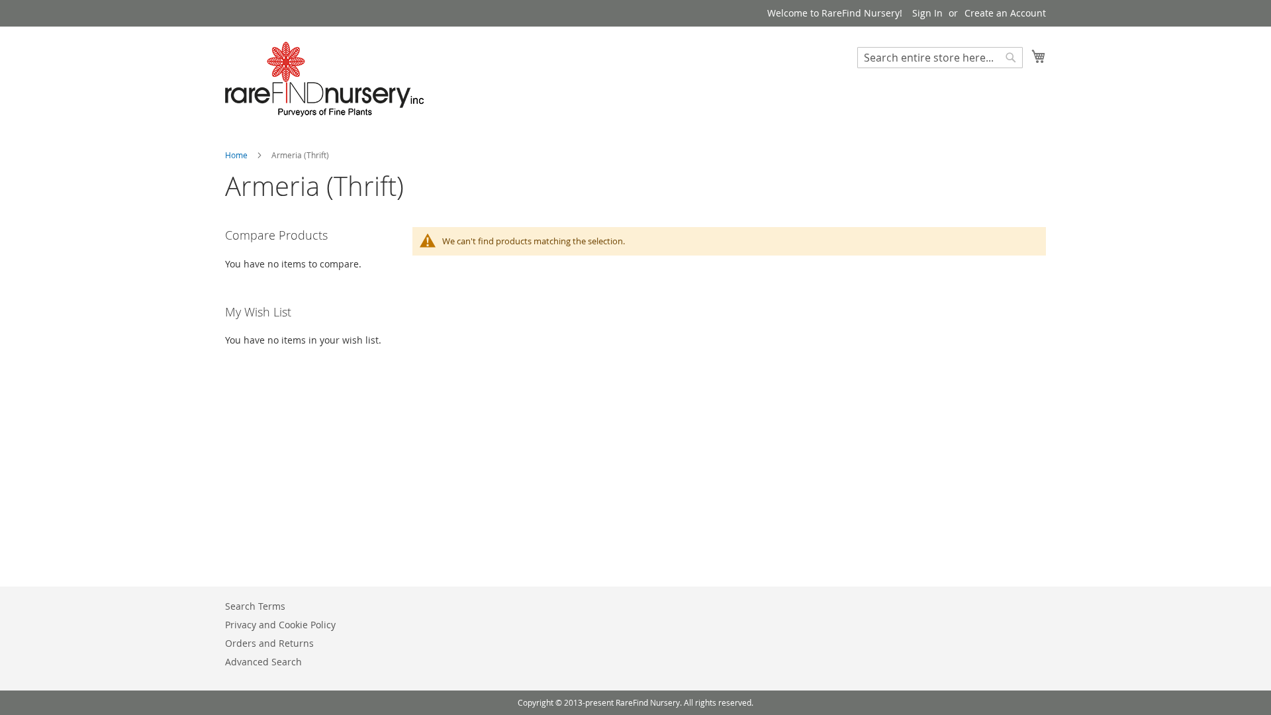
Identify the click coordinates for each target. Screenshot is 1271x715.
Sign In (927, 13)
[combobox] (940, 57)
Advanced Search (263, 661)
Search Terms (255, 606)
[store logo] (324, 79)
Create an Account (1005, 13)
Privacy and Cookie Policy (280, 624)
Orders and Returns (269, 643)
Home (237, 155)
